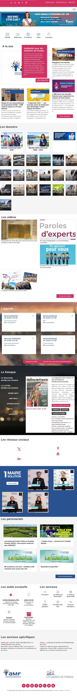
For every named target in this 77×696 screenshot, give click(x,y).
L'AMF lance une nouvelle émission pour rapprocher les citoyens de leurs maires (63, 96)
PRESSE (71, 2)
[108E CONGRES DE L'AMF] (63, 54)
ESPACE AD (49, 2)
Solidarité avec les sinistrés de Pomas (34, 49)
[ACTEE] (12, 94)
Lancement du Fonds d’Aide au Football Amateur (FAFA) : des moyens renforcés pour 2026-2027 (19, 543)
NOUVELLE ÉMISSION (67, 83)
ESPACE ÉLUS (61, 2)
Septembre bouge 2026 (49, 567)
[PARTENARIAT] (38, 94)
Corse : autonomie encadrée (61, 426)
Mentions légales (58, 690)
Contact (67, 690)
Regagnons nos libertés (61, 62)
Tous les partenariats (65, 576)
